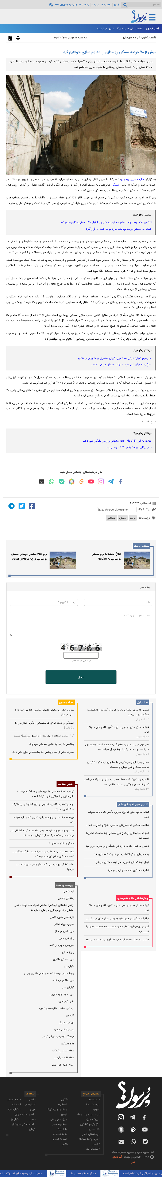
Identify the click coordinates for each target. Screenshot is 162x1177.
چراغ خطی (68, 952)
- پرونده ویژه (93, 1119)
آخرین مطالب (65, 784)
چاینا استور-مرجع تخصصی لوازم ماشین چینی (49, 973)
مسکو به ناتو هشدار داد (61, 843)
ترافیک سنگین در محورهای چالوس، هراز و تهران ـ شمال (117, 825)
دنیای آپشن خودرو (64, 1029)
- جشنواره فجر (60, 1124)
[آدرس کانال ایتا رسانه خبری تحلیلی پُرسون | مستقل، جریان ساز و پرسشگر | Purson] (81, 481)
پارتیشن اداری (66, 938)
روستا (133, 518)
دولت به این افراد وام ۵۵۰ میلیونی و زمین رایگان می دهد (117, 440)
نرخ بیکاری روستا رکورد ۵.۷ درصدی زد (128, 447)
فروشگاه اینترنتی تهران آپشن (58, 1036)
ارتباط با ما (84, 4)
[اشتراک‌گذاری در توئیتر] (21, 505)
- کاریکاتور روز (93, 1149)
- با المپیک (62, 1129)
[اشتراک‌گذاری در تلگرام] (11, 505)
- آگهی (64, 1099)
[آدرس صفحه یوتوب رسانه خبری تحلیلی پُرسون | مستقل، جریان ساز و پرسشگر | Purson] (91, 481)
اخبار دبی (69, 966)
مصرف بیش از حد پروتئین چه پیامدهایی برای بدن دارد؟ (43, 752)
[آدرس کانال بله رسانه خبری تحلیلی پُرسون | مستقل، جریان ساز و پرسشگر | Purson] (61, 481)
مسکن (115, 184)
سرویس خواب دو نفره (62, 945)
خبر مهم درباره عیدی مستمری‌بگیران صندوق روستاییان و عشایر (114, 358)
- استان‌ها (63, 1104)
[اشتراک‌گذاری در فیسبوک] (31, 505)
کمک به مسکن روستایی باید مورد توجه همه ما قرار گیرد (118, 228)
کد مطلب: (145, 503)
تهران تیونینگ (66, 1022)
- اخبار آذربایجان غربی (30, 1104)
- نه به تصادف (60, 1134)
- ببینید (96, 1109)
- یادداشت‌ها (93, 1104)
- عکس (96, 1144)
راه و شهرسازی (130, 37)
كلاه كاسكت (67, 1043)
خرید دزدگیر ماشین (63, 959)
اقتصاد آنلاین (148, 37)
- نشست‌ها (94, 1099)
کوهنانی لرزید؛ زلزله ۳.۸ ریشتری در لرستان (119, 28)
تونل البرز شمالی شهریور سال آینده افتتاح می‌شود (122, 862)
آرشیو (116, 4)
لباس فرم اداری (66, 1001)
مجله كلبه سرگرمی (64, 1057)
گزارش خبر (68, 987)
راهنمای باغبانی (66, 898)
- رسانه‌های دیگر (91, 1134)
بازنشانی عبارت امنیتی (80, 661)
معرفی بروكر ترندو (64, 924)
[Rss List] (50, 4)
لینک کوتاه (144, 509)
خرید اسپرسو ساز (64, 931)
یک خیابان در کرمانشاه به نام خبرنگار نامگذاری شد (121, 854)
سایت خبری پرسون (132, 179)
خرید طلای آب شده (63, 980)
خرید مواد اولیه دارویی (62, 994)
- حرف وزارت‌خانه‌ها (89, 1139)
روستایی (111, 518)
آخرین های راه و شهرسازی (133, 804)
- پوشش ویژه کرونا (57, 1109)
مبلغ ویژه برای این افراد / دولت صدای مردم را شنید (121, 364)
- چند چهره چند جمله (88, 1114)
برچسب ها (106, 4)
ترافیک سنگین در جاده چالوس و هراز (128, 870)
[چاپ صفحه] (17, 38)
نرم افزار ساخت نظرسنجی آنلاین (56, 1008)
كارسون (70, 1015)
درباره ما (95, 4)
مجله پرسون (66, 702)
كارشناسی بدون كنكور (62, 917)
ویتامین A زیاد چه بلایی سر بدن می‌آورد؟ (51, 744)
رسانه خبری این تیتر (63, 1065)
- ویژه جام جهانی (59, 1119)
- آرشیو (64, 1114)
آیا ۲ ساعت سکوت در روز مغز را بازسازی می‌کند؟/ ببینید (44, 736)
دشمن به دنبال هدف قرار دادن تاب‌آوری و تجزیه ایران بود (117, 846)
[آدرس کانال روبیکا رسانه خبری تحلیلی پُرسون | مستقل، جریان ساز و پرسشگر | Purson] (71, 481)
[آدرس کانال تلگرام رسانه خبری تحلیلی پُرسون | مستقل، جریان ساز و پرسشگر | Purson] (110, 481)
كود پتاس (68, 891)
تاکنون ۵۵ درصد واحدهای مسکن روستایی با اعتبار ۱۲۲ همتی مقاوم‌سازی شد (105, 222)
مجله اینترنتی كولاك (63, 1050)
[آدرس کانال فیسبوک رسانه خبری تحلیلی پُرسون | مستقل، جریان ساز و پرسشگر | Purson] (120, 481)
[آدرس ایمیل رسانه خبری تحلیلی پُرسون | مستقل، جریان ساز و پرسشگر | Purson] (41, 481)
